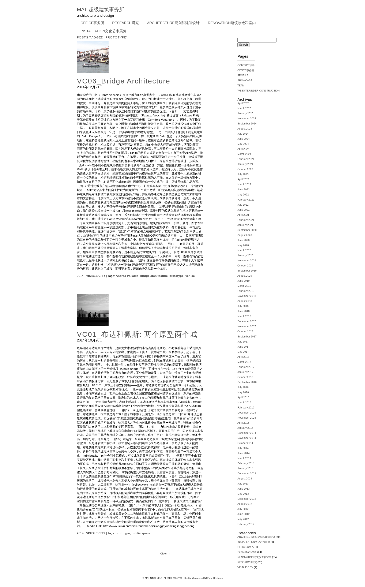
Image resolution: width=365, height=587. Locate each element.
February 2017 (245, 367)
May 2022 (243, 194)
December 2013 (246, 473)
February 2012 (245, 524)
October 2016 (245, 377)
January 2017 (245, 372)
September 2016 (247, 382)
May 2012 (243, 519)
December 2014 (246, 432)
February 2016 (245, 407)
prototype (176, 275)
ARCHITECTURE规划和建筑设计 (173, 23)
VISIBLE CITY (95, 275)
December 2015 (246, 412)
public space (141, 533)
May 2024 (243, 143)
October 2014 (245, 443)
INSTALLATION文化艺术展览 (103, 31)
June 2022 (243, 189)
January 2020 (245, 255)
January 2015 (245, 427)
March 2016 (244, 402)
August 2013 (244, 478)
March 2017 (244, 361)
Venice (190, 275)
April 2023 (243, 179)
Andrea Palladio (127, 275)
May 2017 (243, 351)
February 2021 (245, 219)
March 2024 (244, 154)
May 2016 (243, 392)
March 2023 (244, 184)
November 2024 (246, 118)
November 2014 (246, 438)
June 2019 (243, 280)
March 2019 (244, 285)
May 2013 (243, 493)
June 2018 (243, 311)
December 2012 (246, 498)
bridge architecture (154, 275)
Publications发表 (247, 552)
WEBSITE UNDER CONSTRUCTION (258, 90)
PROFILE (242, 75)
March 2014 (244, 458)
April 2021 (243, 214)
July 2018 (243, 306)
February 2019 (245, 290)
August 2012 (244, 503)
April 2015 (243, 422)
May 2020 (243, 245)
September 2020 (247, 230)
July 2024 (243, 133)
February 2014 (245, 463)
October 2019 (245, 265)
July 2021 (243, 204)
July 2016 (243, 387)
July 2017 (243, 341)
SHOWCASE (244, 80)
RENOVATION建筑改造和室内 (232, 23)
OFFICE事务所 (90, 23)
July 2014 (243, 448)
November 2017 (246, 326)
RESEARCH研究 (124, 23)
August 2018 (244, 301)
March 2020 (244, 250)
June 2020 (243, 240)
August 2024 (244, 128)
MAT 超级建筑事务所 (100, 9)
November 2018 (246, 296)
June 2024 (243, 138)
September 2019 (247, 270)
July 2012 (243, 509)
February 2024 (245, 159)
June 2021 (243, 209)
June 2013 (243, 488)
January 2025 (245, 113)
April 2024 (243, 148)
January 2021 (245, 225)
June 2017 (243, 346)
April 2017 (243, 356)
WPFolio (208, 578)
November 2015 (246, 417)
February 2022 (245, 199)
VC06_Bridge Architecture (123, 81)
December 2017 (246, 321)
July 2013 (243, 483)
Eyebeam (218, 578)
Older (163, 553)
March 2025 (244, 108)
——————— (246, 60)
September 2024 (247, 123)
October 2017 (245, 331)
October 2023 (245, 169)
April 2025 (243, 103)
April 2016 (243, 397)
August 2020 (244, 235)
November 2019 (246, 260)
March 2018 (244, 316)
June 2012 (243, 514)
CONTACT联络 (246, 65)
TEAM (240, 85)
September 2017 (247, 336)
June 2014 (243, 453)
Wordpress (197, 578)
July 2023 (243, 174)
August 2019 (244, 275)
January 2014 (245, 468)
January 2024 (245, 164)
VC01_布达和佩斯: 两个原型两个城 (137, 334)
